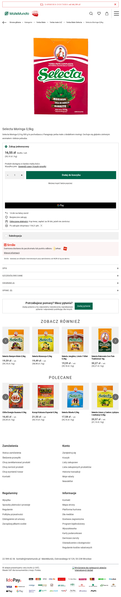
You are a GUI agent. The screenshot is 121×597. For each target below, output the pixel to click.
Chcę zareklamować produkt (16, 462)
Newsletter (67, 481)
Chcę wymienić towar (12, 472)
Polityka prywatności (12, 514)
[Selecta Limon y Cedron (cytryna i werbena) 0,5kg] (105, 396)
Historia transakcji (71, 472)
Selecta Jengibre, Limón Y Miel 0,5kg (75, 357)
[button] (5, 341)
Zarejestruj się (69, 453)
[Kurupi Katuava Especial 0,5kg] (45, 396)
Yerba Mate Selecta (74, 22)
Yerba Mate (41, 22)
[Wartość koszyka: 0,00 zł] (107, 13)
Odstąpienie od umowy (13, 519)
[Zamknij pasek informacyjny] (115, 4)
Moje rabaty (68, 476)
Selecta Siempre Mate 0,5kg (14, 356)
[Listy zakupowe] (99, 13)
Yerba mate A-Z (56, 22)
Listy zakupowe (70, 462)
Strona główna (15, 22)
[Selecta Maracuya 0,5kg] (45, 340)
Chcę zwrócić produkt (12, 467)
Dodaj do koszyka (71, 175)
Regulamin (7, 509)
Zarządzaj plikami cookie (14, 524)
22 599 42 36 (8, 559)
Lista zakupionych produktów (76, 467)
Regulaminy (9, 493)
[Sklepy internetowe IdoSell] (95, 569)
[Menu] (116, 13)
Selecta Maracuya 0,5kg (42, 356)
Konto (66, 445)
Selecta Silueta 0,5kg (70, 412)
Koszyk (65, 457)
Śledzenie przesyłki (11, 457)
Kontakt (6, 476)
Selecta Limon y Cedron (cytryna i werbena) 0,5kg (105, 413)
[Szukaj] (91, 13)
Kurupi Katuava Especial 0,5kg (45, 412)
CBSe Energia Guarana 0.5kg (14, 412)
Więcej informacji (12, 253)
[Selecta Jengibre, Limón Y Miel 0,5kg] (75, 340)
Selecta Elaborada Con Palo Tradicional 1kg (103, 357)
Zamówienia (10, 445)
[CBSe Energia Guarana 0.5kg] (16, 396)
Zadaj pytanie (83, 306)
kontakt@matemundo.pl (28, 559)
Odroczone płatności (19, 221)
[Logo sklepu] (20, 13)
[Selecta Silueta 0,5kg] (75, 396)
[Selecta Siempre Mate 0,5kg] (16, 340)
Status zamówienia (11, 453)
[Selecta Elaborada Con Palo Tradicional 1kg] (105, 340)
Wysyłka (6, 500)
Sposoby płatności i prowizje (16, 505)
